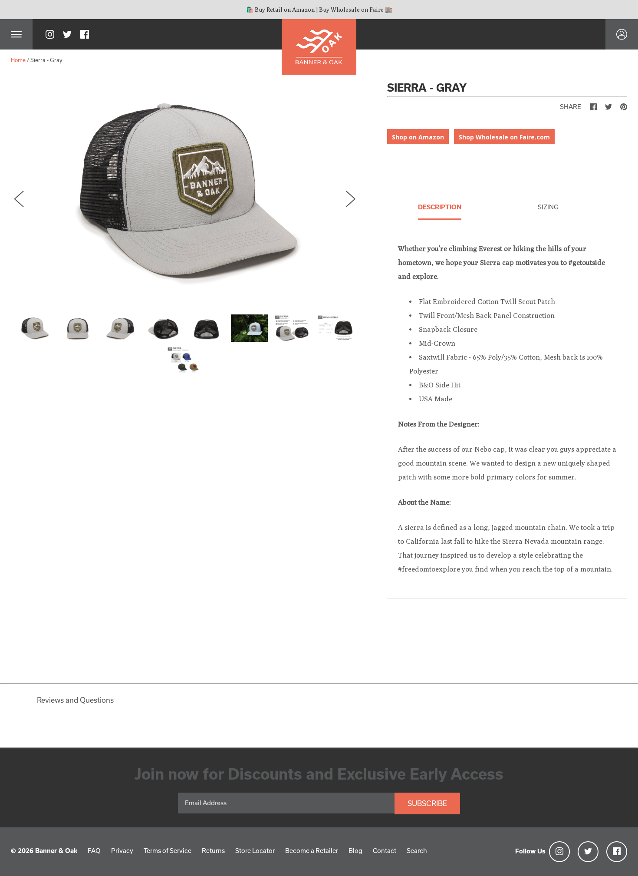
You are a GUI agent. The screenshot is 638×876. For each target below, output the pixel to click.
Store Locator (255, 850)
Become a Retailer (311, 850)
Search (417, 850)
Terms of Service (167, 850)
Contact (384, 850)
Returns (213, 850)
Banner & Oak (56, 850)
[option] (185, 190)
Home (18, 60)
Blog (355, 850)
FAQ (94, 850)
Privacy (122, 850)
